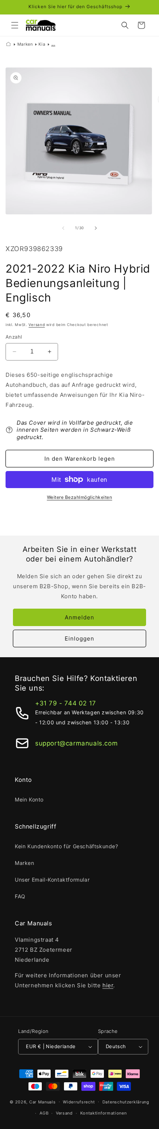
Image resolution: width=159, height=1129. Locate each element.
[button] (15, 25)
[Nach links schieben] (63, 228)
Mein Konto (29, 799)
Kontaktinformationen (103, 1113)
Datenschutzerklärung (125, 1102)
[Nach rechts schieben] (96, 228)
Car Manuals (42, 1101)
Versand (36, 324)
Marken (25, 44)
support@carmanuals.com (76, 743)
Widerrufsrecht (79, 1102)
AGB (44, 1113)
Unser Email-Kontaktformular (52, 879)
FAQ (20, 896)
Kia (41, 44)
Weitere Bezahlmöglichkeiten (79, 497)
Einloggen (79, 638)
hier (107, 985)
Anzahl (14, 337)
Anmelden (79, 617)
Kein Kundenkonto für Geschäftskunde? (66, 846)
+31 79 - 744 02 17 (65, 703)
